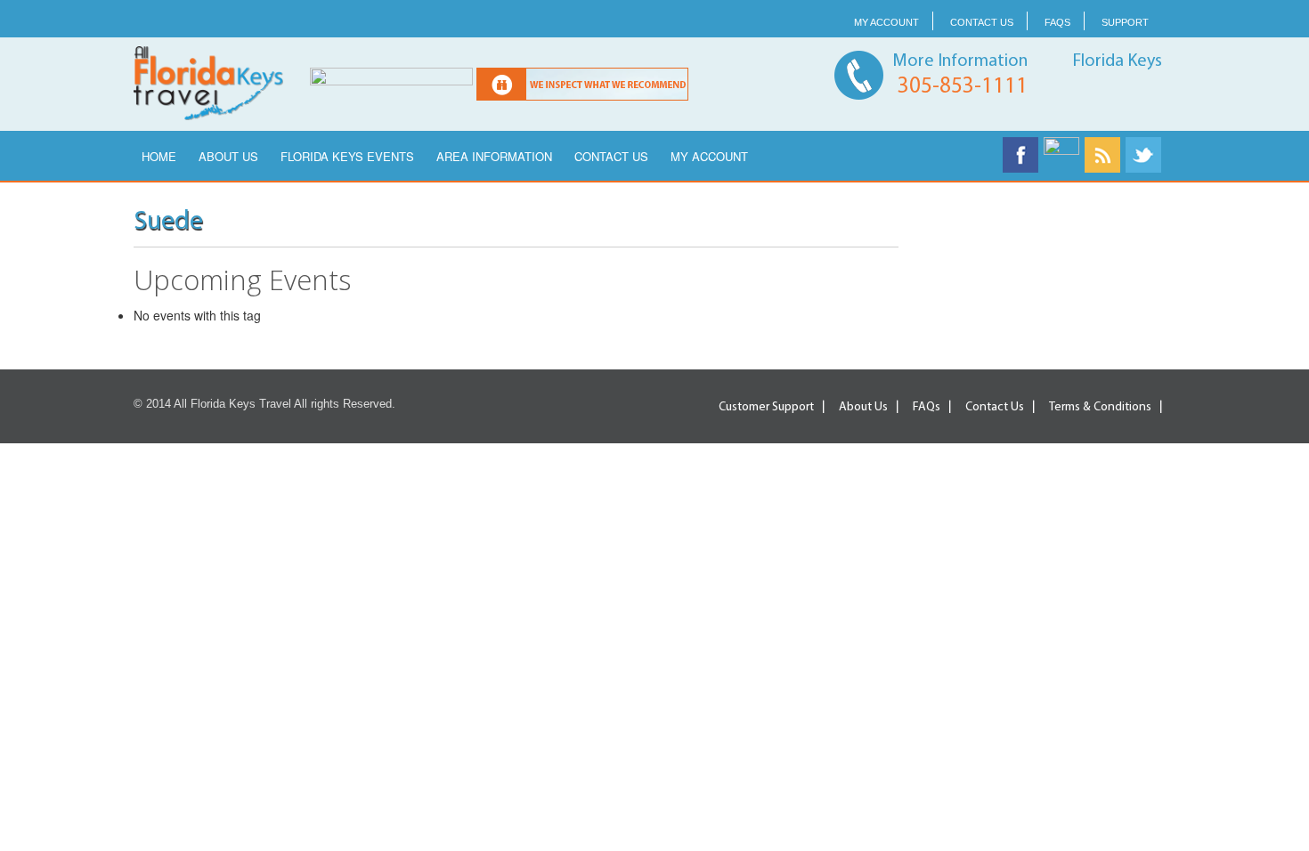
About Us (228, 156)
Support (1125, 22)
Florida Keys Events (347, 156)
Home (159, 156)
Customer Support (766, 407)
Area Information (494, 156)
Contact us (981, 22)
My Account (886, 22)
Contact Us (611, 156)
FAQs (1057, 22)
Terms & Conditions (1100, 407)
